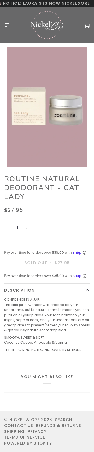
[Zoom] (47, 107)
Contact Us (18, 425)
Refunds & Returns (58, 425)
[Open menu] (12, 25)
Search (63, 419)
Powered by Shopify (28, 443)
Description (19, 290)
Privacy (37, 431)
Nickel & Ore (24, 419)
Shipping (14, 431)
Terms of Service (24, 437)
